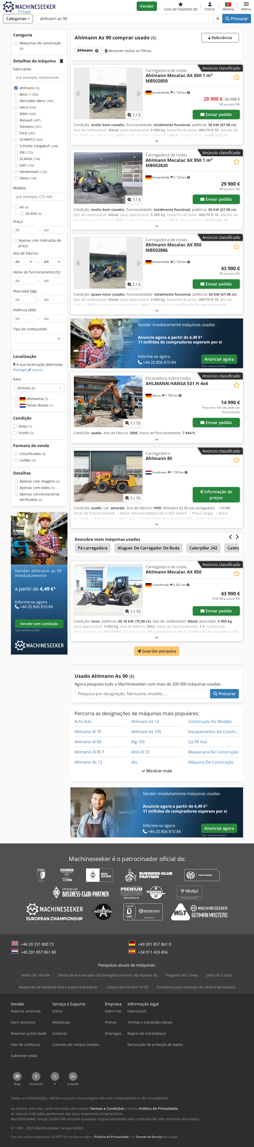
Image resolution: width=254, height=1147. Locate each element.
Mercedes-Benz (37, 100)
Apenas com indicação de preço (40, 243)
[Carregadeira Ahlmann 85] (108, 476)
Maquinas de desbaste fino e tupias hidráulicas (58, 987)
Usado (26, 432)
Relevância (221, 37)
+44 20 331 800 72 (37, 944)
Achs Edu (83, 721)
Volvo (28, 178)
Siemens (31, 126)
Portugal (28, 369)
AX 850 (33, 213)
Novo (25, 426)
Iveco (28, 107)
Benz (29, 94)
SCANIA (30, 158)
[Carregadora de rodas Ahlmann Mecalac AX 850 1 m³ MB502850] (108, 93)
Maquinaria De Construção (213, 752)
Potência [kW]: (25, 310)
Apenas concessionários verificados (40, 497)
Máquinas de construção (40, 46)
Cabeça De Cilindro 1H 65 (127, 987)
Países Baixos (39, 405)
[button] (246, 6)
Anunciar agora (219, 359)
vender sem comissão (39, 623)
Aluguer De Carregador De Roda (148, 548)
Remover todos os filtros (130, 50)
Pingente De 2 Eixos (181, 975)
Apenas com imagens (40, 481)
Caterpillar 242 (203, 548)
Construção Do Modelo (210, 721)
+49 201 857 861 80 (38, 952)
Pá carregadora (92, 548)
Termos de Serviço (149, 1137)
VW (26, 152)
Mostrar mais (158, 771)
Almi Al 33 (140, 752)
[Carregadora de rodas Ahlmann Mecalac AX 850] (108, 590)
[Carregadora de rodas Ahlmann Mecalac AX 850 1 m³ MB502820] (108, 178)
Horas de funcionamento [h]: (37, 272)
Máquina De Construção (211, 762)
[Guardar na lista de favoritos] (236, 77)
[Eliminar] (217, 18)
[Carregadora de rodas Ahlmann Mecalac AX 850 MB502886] (108, 262)
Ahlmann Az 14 (145, 721)
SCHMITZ (31, 139)
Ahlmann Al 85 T (89, 752)
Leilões (28, 460)
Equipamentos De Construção (216, 731)
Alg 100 (138, 742)
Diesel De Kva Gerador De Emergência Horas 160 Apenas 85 (107, 975)
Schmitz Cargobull (39, 145)
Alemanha (37, 398)
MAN (28, 113)
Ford (27, 133)
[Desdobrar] (157, 141)
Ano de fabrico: (25, 253)
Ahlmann (29, 88)
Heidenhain (33, 171)
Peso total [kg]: (25, 291)
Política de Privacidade (111, 1137)
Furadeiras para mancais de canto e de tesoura (196, 987)
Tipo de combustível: (30, 329)
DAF (27, 165)
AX (24, 207)
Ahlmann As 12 (88, 762)
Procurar (239, 18)
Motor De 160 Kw (36, 975)
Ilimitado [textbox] (26, 387)
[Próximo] (138, 93)
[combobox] (39, 388)
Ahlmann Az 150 (146, 731)
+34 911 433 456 (153, 952)
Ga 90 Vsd (197, 742)
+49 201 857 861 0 (154, 944)
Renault (30, 120)
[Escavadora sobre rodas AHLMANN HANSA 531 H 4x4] (108, 401)
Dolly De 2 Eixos (219, 975)
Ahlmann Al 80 (87, 742)
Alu (134, 762)
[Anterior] (78, 93)
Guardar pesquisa (158, 651)
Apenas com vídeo (37, 487)
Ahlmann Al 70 (87, 731)
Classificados (33, 453)
